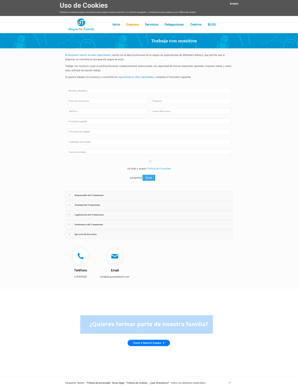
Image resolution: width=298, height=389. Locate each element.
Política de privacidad (98, 382)
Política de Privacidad (159, 168)
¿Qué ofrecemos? (159, 382)
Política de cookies (187, 12)
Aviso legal (118, 382)
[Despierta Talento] (81, 24)
